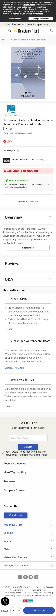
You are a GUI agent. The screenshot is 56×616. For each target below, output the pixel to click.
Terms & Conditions (38, 590)
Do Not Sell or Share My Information (18, 587)
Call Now (17, 515)
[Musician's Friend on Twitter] (25, 577)
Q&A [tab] (9, 279)
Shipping (8, 533)
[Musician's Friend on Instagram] (36, 577)
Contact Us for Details (14, 368)
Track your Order (13, 524)
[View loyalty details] (43, 160)
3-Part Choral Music (38, 40)
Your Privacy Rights (13, 593)
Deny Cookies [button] (15, 19)
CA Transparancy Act (32, 593)
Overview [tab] (13, 217)
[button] (52, 31)
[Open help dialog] (5, 601)
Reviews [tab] (13, 263)
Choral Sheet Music (20, 40)
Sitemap (47, 593)
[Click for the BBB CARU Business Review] (28, 600)
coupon (38, 24)
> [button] (9, 40)
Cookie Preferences (34, 14)
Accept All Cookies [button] (41, 19)
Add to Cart (39, 610)
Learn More (10, 329)
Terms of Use (19, 14)
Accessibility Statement (14, 596)
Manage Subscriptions (16, 565)
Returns (8, 541)
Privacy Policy (29, 5)
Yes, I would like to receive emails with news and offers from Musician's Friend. (26, 453)
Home (3, 40)
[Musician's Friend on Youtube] (30, 577)
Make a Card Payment (15, 557)
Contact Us (9, 406)
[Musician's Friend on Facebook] (20, 577)
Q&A (6, 133)
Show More (28, 248)
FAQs (6, 549)
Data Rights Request (44, 587)
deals (29, 24)
